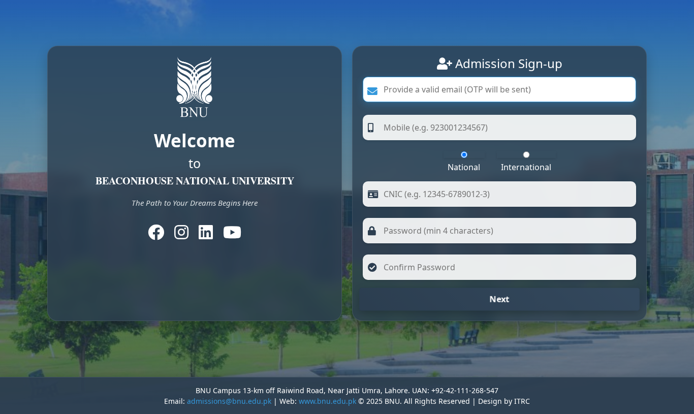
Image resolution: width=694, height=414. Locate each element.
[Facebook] (156, 235)
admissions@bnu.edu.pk (229, 401)
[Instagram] (181, 235)
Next (499, 299)
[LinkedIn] (206, 235)
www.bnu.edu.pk (327, 401)
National (464, 167)
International (526, 167)
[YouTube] (232, 235)
